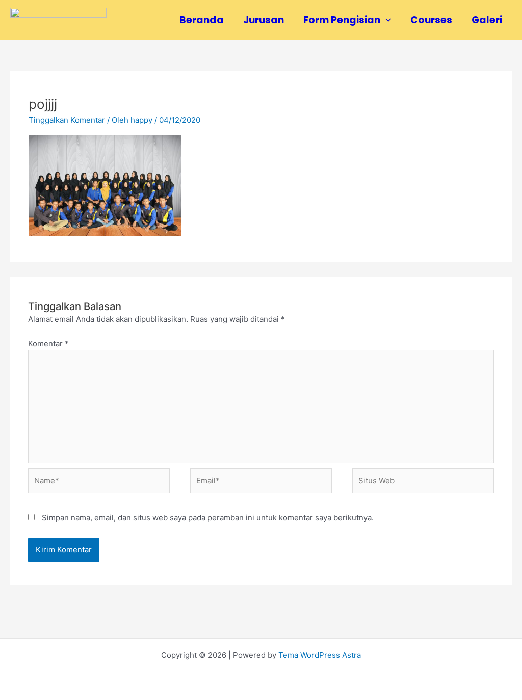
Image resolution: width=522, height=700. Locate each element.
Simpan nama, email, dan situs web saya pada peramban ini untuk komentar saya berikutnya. (208, 517)
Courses (431, 20)
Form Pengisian (341, 20)
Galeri (487, 20)
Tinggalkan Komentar (67, 120)
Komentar (48, 343)
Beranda (201, 20)
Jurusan (263, 20)
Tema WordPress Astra (319, 655)
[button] (385, 20)
